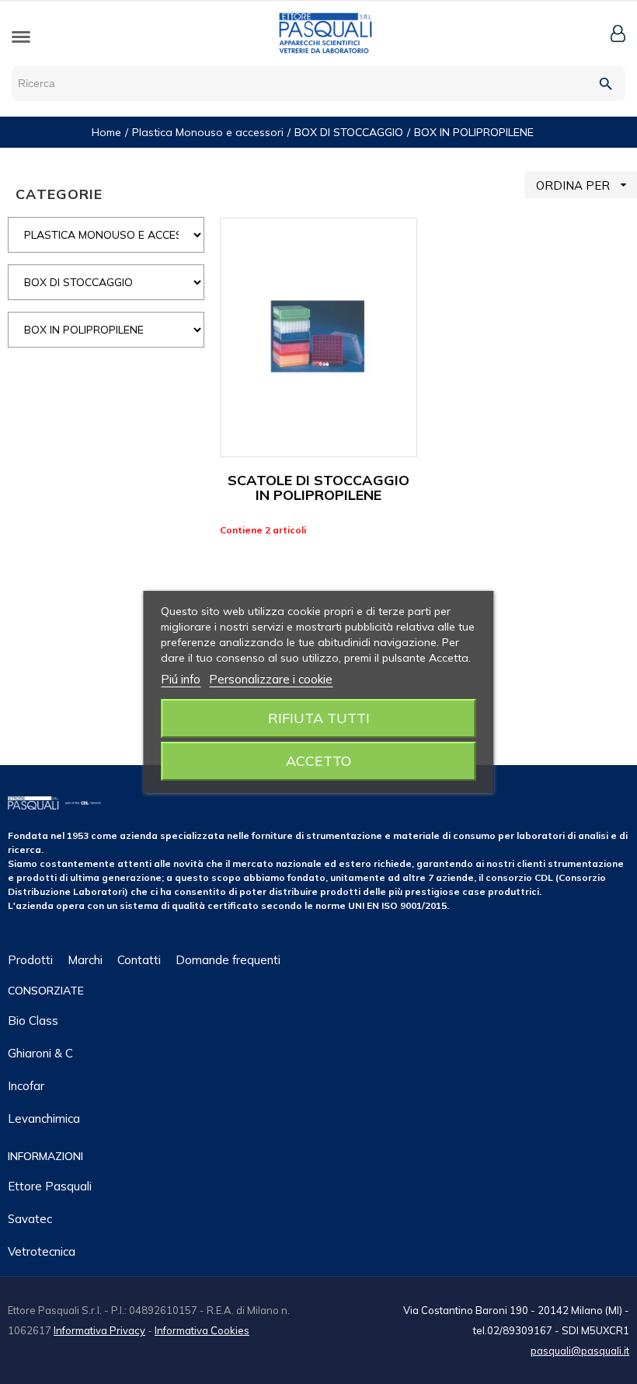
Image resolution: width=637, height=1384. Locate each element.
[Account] (618, 33)
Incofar (26, 1085)
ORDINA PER (583, 185)
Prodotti (30, 959)
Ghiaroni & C (40, 1053)
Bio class (33, 1020)
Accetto (318, 761)
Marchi (85, 959)
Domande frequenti (228, 959)
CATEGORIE (59, 194)
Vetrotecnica (41, 1251)
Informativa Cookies (202, 1330)
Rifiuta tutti (319, 718)
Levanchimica (44, 1118)
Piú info (180, 679)
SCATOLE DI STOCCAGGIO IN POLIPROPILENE (318, 488)
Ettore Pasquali (50, 1186)
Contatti (139, 959)
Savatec (30, 1218)
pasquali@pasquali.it (580, 1350)
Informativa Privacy (99, 1330)
